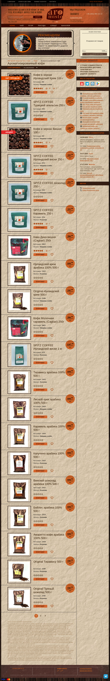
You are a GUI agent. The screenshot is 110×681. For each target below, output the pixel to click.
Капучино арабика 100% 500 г (49, 455)
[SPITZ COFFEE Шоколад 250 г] (19, 193)
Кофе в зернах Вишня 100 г (47, 130)
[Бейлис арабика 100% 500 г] (19, 517)
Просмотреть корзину (94, 54)
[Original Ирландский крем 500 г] (19, 301)
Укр (53, 22)
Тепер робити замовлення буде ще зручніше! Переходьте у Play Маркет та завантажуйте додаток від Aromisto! (53, 44)
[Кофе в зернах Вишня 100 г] (19, 138)
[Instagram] (92, 83)
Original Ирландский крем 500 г (46, 293)
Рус (57, 22)
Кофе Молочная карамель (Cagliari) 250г (48, 320)
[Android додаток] (98, 83)
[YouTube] (82, 83)
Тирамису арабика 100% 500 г (49, 374)
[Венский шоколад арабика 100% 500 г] (19, 490)
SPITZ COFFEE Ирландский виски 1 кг (47, 347)
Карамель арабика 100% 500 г (49, 428)
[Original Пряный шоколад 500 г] (19, 598)
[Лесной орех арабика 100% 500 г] (19, 409)
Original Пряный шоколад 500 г (43, 590)
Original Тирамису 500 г (48, 561)
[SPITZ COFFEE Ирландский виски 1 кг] (19, 355)
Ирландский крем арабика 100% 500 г (46, 266)
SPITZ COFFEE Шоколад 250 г (49, 184)
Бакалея (65, 25)
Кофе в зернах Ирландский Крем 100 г (48, 76)
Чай (22, 25)
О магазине (11, 1)
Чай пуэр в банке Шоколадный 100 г (89, 159)
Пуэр (30, 25)
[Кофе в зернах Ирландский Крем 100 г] (19, 84)
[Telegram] (87, 83)
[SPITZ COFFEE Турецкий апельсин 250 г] (19, 111)
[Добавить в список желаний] (52, 92)
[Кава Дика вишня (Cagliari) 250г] (19, 247)
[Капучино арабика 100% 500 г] (19, 463)
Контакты (53, 1)
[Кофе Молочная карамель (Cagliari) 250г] (19, 328)
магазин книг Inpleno (86, 671)
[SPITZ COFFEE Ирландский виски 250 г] (19, 166)
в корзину (40, 92)
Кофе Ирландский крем (90, 190)
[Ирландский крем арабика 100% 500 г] (19, 274)
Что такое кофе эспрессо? (91, 104)
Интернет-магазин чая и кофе (19, 61)
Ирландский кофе (88, 188)
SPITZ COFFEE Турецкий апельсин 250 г (49, 103)
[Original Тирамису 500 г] (19, 571)
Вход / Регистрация (96, 1)
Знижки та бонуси (40, 1)
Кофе (12, 25)
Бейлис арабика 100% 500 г (47, 509)
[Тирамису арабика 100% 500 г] (19, 382)
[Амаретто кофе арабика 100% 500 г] (19, 544)
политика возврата (86, 668)
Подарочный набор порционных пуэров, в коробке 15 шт (92, 147)
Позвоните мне (76, 18)
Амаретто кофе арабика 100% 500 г (48, 536)
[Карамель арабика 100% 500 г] (19, 436)
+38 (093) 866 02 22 (94, 14)
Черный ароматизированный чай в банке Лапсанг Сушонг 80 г (91, 175)
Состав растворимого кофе (92, 106)
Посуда (42, 25)
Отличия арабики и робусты (92, 98)
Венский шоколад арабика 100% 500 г (46, 482)
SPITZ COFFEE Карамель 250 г (43, 211)
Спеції (53, 25)
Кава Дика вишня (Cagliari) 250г (44, 238)
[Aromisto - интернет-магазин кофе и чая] (55, 14)
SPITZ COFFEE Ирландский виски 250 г (48, 157)
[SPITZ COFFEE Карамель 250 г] (19, 220)
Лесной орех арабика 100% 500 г (47, 401)
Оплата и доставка (24, 1)
